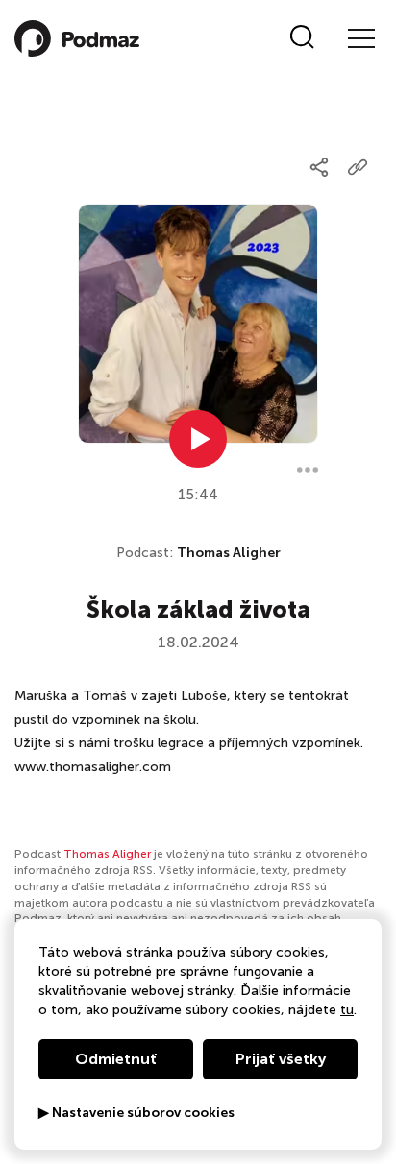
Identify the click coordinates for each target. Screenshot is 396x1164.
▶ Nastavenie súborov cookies (136, 1113)
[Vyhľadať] (302, 38)
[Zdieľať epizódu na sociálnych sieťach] (319, 167)
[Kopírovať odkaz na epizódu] (357, 167)
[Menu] (360, 38)
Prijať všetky (280, 1059)
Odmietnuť (116, 1059)
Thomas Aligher (229, 553)
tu (347, 1010)
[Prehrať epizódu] (198, 439)
